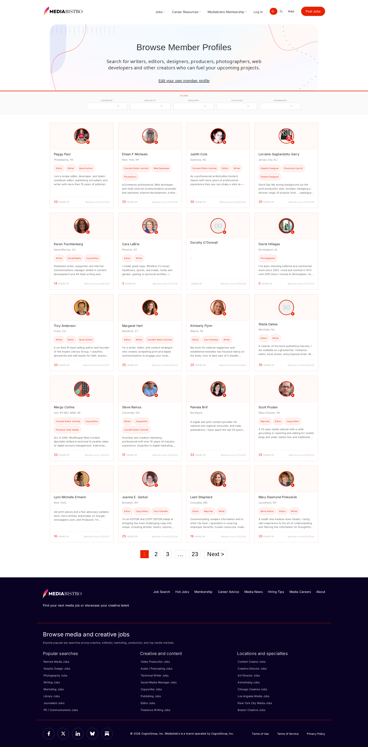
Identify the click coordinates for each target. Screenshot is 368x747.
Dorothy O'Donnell (204, 242)
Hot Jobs (182, 592)
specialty (150, 100)
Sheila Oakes (268, 324)
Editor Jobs (148, 703)
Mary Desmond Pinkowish (278, 497)
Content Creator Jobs (251, 661)
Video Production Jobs (155, 661)
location (236, 100)
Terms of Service (288, 733)
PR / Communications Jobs (61, 710)
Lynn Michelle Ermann (70, 497)
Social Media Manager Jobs (159, 682)
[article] (81, 165)
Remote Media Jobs (56, 661)
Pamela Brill (199, 407)
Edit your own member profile (184, 81)
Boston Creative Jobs (251, 710)
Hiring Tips (276, 592)
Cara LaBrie (130, 244)
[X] (63, 733)
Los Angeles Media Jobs (253, 696)
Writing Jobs (52, 682)
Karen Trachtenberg (68, 244)
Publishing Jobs (151, 696)
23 (195, 554)
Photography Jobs (55, 675)
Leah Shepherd (201, 497)
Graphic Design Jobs (57, 668)
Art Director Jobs (249, 675)
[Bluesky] (92, 733)
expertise (107, 100)
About (320, 592)
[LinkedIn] (78, 733)
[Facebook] (48, 733)
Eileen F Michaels (135, 154)
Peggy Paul (62, 154)
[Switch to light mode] (273, 11)
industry (193, 100)
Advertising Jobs (249, 682)
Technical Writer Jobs (155, 675)
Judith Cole (198, 154)
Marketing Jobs (54, 689)
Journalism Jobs (54, 703)
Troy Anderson (65, 326)
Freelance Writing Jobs (155, 710)
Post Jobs (313, 11)
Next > (215, 554)
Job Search (161, 592)
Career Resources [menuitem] (185, 12)
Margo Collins (64, 407)
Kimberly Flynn (201, 326)
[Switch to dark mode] (282, 11)
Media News (253, 592)
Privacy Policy (316, 733)
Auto (291, 11)
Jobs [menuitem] (159, 12)
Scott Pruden (268, 407)
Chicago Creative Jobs (252, 689)
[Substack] (107, 733)
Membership (203, 592)
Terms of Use (260, 733)
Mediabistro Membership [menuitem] (226, 12)
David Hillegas (269, 244)
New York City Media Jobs (255, 703)
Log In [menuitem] (258, 12)
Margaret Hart (132, 326)
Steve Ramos (131, 407)
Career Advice (228, 592)
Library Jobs (52, 696)
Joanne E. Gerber (135, 497)
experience (280, 100)
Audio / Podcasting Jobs (156, 668)
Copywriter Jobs (151, 689)
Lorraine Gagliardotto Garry (279, 154)
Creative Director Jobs (252, 668)
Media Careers (300, 592)
